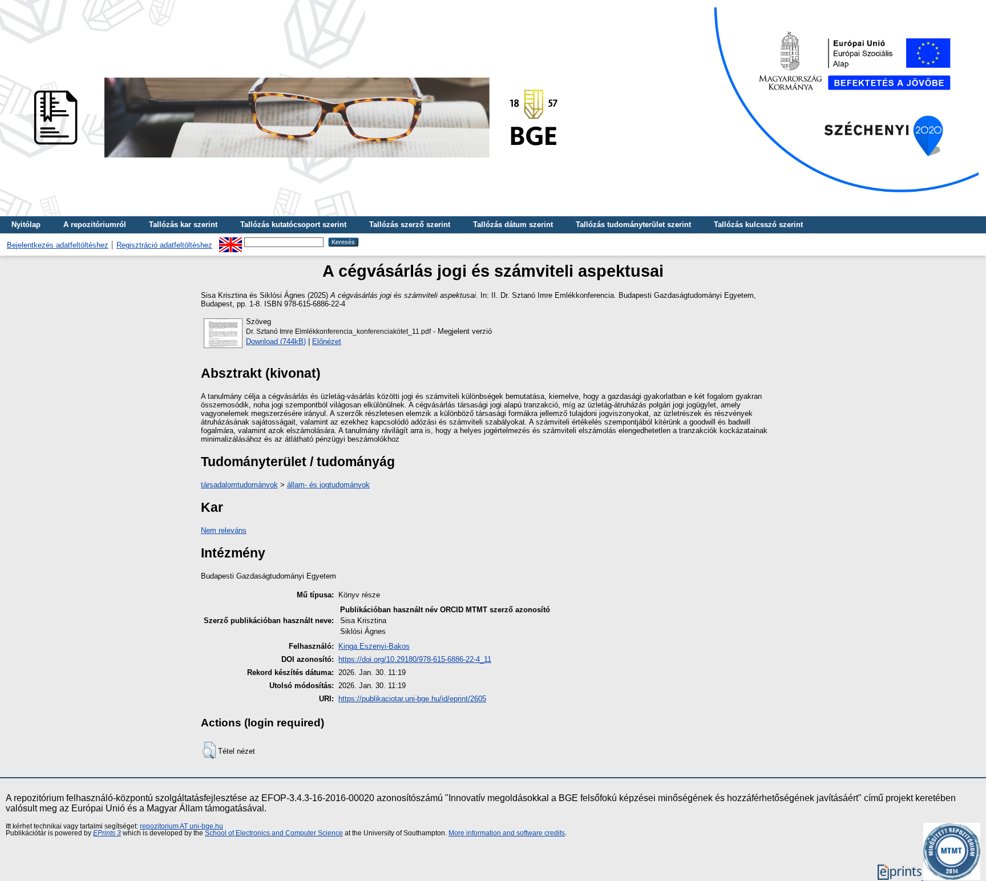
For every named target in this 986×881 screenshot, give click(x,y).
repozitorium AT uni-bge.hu (181, 826)
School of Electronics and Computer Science (274, 833)
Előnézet (326, 341)
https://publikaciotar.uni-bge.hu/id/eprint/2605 (412, 698)
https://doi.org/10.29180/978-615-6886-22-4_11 (414, 659)
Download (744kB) (276, 341)
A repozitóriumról (94, 224)
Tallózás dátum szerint (513, 224)
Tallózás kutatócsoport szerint (293, 224)
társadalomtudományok (239, 484)
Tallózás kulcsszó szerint (758, 224)
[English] (230, 241)
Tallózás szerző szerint (409, 224)
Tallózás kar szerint (183, 224)
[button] (209, 750)
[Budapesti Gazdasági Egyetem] (291, 160)
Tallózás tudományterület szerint (633, 224)
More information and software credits (506, 833)
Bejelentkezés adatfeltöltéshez (57, 245)
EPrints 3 (107, 833)
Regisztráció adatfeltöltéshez (164, 245)
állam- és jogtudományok (328, 484)
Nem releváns (223, 530)
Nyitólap (26, 224)
